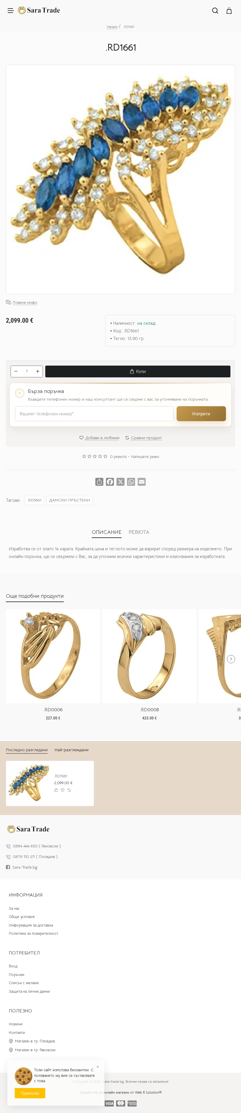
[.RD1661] (28, 783)
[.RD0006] (53, 656)
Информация (26, 895)
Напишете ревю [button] (145, 456)
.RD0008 (149, 710)
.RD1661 (34, 500)
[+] (38, 371)
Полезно (20, 1011)
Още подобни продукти (35, 596)
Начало (112, 27)
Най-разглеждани (71, 749)
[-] (16, 371)
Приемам (30, 1093)
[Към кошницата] (229, 10)
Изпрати (201, 413)
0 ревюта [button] (118, 456)
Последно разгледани (27, 749)
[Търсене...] (215, 10)
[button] (137, 371)
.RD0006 (53, 710)
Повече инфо (25, 302)
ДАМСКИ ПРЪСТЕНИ (69, 500)
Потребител (24, 953)
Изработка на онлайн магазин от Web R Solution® (121, 1092)
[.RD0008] (149, 656)
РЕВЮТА (139, 532)
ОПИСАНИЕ (107, 532)
